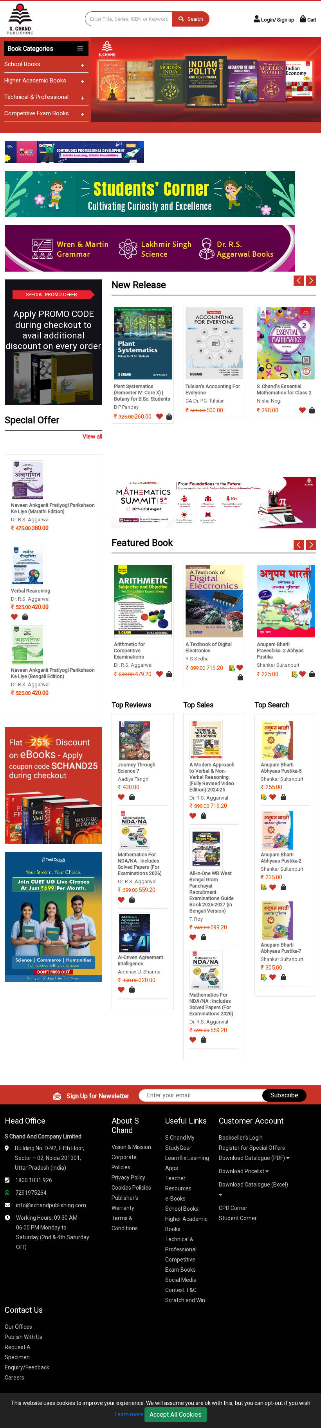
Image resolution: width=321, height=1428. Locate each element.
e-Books (175, 1198)
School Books (22, 64)
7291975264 (31, 1193)
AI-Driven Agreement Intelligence (140, 960)
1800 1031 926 (33, 1180)
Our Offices (18, 1327)
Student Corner (238, 1218)
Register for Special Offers (252, 1148)
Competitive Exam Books (36, 113)
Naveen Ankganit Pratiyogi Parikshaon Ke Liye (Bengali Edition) (53, 673)
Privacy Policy (128, 1177)
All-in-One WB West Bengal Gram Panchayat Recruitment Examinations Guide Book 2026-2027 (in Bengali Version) (211, 892)
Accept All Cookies (176, 1414)
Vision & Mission (131, 1147)
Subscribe (284, 1095)
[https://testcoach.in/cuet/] (53, 916)
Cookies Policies (131, 1188)
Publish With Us (23, 1337)
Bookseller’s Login (241, 1138)
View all (92, 436)
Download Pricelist (242, 1171)
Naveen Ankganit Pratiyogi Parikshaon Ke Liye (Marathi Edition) (53, 508)
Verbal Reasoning (30, 591)
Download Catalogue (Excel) (253, 1184)
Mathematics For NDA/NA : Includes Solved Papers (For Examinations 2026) (140, 864)
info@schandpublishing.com (51, 1205)
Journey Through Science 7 (136, 768)
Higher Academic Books (35, 80)
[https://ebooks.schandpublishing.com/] (53, 785)
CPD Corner (233, 1208)
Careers (14, 1377)
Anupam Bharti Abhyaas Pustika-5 (281, 768)
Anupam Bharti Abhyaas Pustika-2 (281, 858)
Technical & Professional (36, 96)
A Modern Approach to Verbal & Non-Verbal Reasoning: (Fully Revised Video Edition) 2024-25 (211, 777)
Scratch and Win (185, 1300)
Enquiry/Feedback (27, 1367)
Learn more (129, 1414)
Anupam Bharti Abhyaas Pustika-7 (281, 948)
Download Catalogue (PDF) (252, 1158)
